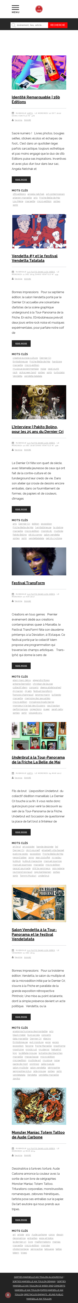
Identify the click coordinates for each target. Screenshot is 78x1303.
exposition (46, 523)
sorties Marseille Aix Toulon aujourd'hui (38, 1277)
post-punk (53, 368)
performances (20, 709)
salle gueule (47, 1064)
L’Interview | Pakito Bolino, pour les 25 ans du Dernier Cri (37, 429)
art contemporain (55, 194)
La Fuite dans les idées (41, 272)
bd (56, 846)
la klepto (56, 694)
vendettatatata (36, 538)
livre (30, 1241)
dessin (59, 1234)
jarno (31, 857)
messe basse (31, 1056)
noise (43, 368)
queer (46, 709)
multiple (58, 531)
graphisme (59, 1046)
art (14, 1234)
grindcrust (31, 1049)
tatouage (49, 1249)
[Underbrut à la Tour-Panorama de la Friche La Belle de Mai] (39, 736)
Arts (30, 113)
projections (36, 709)
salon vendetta (52, 534)
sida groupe (39, 1071)
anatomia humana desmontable (30, 1031)
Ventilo (18, 120)
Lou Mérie (18, 201)
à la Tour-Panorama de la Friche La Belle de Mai (38, 759)
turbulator (59, 372)
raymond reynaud (22, 872)
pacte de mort (20, 1064)
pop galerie (58, 868)
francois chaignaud (23, 694)
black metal (19, 1035)
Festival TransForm (28, 583)
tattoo (59, 1249)
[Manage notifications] (8, 1295)
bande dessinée (44, 846)
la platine (58, 527)
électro (47, 1038)
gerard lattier (20, 857)
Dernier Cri (45, 358)
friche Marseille (43, 1046)
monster (45, 1245)
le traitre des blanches (50, 1053)
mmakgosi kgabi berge (41, 702)
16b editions (19, 194)
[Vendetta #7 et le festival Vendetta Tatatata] (39, 231)
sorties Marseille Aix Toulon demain (34, 1281)
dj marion (18, 691)
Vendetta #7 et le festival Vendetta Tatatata (35, 258)
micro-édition (44, 201)
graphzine (18, 1049)
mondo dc (46, 531)
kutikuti (17, 861)
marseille (30, 201)
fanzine (29, 1046)
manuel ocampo (53, 861)
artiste (20, 1234)
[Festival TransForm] (39, 561)
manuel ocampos (22, 864)
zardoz (16, 1078)
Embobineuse (20, 361)
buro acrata (33, 1035)
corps (52, 1234)
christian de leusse (43, 683)
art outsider (28, 846)
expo (48, 1042)
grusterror (44, 1049)
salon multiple (20, 1067)
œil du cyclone (54, 538)
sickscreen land (27, 372)
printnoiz (34, 1064)
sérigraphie (54, 1067)
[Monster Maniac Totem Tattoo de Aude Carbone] (39, 1107)
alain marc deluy (22, 680)
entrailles (32, 1238)
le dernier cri (19, 1241)
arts (36, 197)
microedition (19, 1060)
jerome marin (42, 694)
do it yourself (33, 850)
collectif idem (20, 687)
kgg (15, 1053)
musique (47, 1060)
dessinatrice (19, 1238)
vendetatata (19, 1075)
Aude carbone (39, 1234)
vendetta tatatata (33, 376)
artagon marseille (22, 197)
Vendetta (17, 376)
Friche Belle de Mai (49, 197)
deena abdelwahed (50, 687)
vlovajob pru (35, 713)
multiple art (34, 1060)
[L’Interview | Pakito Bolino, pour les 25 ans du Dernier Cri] (39, 403)
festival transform (42, 691)
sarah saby (57, 709)
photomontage (21, 1249)
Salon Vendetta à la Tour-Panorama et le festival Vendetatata (34, 934)
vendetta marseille (49, 1075)
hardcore (57, 361)
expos (55, 1042)
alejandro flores (41, 680)
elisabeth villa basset (53, 850)
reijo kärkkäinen (42, 872)
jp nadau (56, 857)
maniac (56, 1241)
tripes (24, 1252)
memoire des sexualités (37, 698)
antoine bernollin (22, 683)
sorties (56, 201)
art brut (17, 846)
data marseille (20, 1038)
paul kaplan (53, 705)
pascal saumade (21, 868)
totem (16, 1252)
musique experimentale (26, 368)
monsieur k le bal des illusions (29, 705)
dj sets (28, 691)
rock (15, 372)
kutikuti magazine (32, 861)
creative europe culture (25, 358)
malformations (43, 1241)
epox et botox (46, 1238)
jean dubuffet (43, 857)
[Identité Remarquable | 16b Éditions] (39, 73)
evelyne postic (20, 854)
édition (35, 523)
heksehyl (56, 1049)
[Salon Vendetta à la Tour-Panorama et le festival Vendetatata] (39, 904)
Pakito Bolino (20, 534)
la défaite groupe (28, 1053)
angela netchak (36, 194)
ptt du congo (35, 534)
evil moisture (37, 1042)
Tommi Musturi (28, 875)
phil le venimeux (41, 868)
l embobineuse (43, 527)
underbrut (43, 875)
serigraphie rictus (22, 1071)
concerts (33, 687)
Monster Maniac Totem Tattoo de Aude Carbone (38, 1134)
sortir (15, 205)
